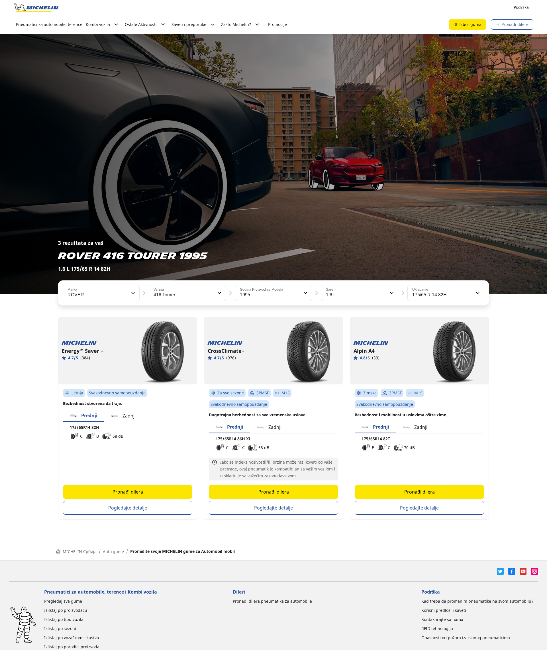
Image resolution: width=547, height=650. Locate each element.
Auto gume (113, 551)
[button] (132, 293)
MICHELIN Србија (80, 551)
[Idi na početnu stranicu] (36, 7)
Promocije (277, 24)
